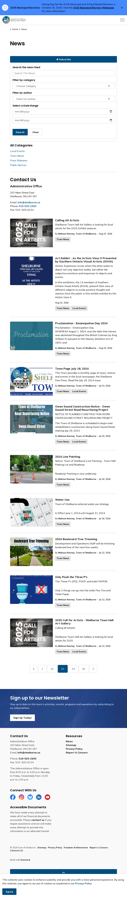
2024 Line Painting (67, 456)
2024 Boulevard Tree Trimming (76, 539)
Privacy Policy (74, 748)
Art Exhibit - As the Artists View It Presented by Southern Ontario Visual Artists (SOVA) (85, 260)
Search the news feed (26, 67)
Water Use (62, 499)
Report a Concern (99, 847)
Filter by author (22, 92)
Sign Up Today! (22, 717)
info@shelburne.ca (29, 202)
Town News (63, 239)
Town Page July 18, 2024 (72, 368)
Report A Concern (77, 752)
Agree (9, 891)
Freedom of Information (76, 847)
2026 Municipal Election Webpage (93, 7)
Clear (35, 132)
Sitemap (71, 745)
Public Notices (18, 165)
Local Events (79, 308)
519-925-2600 (27, 206)
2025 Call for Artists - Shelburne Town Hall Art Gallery (84, 621)
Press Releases (18, 160)
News (69, 741)
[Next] (93, 669)
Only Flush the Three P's (71, 577)
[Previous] (34, 669)
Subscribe (64, 59)
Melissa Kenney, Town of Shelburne (77, 233)
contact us (37, 819)
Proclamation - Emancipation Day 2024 (81, 323)
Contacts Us (16, 850)
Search (20, 132)
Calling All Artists (67, 220)
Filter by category (24, 80)
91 (83, 668)
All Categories (21, 145)
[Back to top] (63, 872)
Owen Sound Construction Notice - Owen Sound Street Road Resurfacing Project (82, 408)
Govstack (25, 860)
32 (52, 668)
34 (73, 668)
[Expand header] (122, 20)
